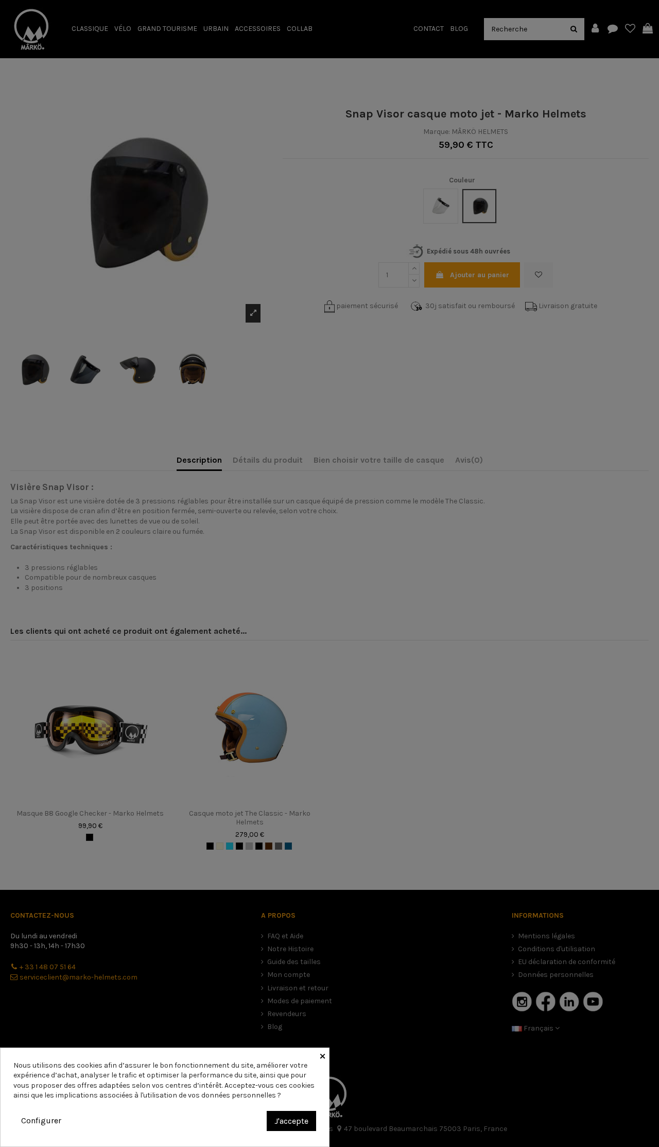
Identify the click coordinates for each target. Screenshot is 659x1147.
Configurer (41, 1120)
